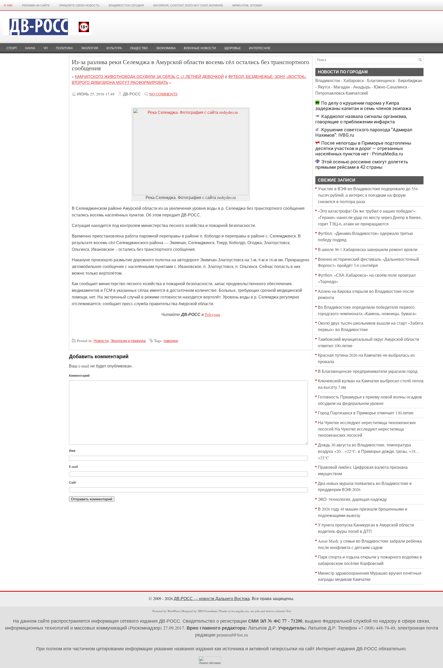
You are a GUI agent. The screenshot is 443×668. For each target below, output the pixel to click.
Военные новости (200, 48)
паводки (171, 340)
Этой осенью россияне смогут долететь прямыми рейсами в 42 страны (361, 164)
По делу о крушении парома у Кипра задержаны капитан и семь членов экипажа (363, 105)
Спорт (11, 48)
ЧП (45, 48)
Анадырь (361, 87)
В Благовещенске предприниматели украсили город (367, 371)
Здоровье (232, 48)
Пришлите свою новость (79, 5)
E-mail (73, 466)
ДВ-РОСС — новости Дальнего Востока (212, 598)
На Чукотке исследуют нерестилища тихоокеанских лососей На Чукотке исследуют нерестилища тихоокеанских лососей (367, 429)
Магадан (342, 87)
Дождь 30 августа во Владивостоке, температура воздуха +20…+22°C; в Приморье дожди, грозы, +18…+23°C (368, 451)
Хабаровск (353, 80)
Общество (139, 48)
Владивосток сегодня (126, 5)
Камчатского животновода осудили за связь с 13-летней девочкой (149, 76)
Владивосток (327, 80)
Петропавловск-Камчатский (341, 93)
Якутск (324, 87)
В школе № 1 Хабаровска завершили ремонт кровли (367, 249)
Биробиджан (410, 80)
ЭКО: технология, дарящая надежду (352, 499)
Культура (114, 48)
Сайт (72, 482)
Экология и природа (128, 340)
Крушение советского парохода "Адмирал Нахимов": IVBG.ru (363, 132)
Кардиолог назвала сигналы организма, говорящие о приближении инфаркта (361, 119)
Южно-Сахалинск (390, 87)
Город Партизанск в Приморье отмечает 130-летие (366, 413)
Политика (64, 48)
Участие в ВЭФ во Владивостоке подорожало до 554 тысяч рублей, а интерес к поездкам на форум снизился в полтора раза (368, 195)
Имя (72, 450)
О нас (8, 5)
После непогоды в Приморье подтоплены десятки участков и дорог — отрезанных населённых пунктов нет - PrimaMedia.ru (363, 148)
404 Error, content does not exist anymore (188, 5)
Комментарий (79, 375)
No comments (163, 93)
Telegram (212, 314)
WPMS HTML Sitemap (247, 5)
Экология (89, 48)
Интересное (259, 48)
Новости (101, 340)
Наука (30, 48)
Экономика (166, 48)
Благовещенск (381, 80)
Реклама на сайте (36, 5)
